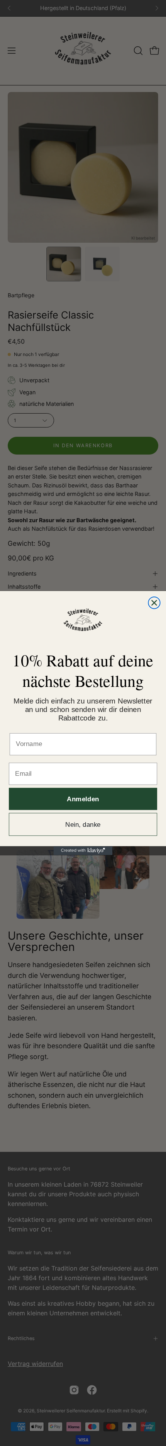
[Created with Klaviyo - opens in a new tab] (83, 850)
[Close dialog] (154, 603)
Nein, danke (83, 824)
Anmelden (83, 798)
